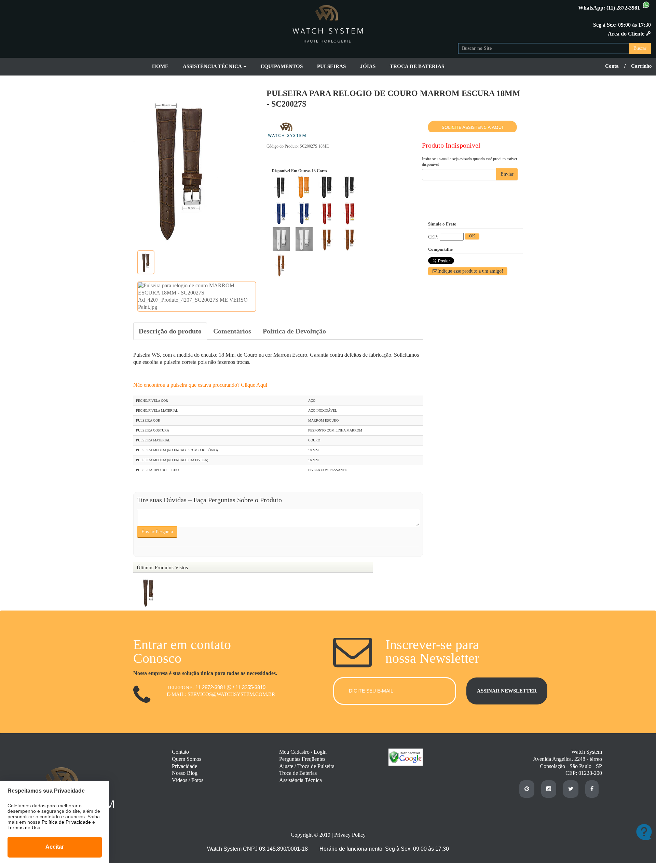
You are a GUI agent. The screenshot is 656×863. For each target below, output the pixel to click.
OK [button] (472, 236)
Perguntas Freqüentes (302, 759)
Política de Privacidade (66, 822)
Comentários (232, 331)
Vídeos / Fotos (187, 780)
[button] (467, 271)
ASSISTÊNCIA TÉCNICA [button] (213, 66)
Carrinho (641, 66)
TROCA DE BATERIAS (417, 66)
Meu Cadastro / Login (303, 752)
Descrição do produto (170, 331)
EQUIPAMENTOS (282, 66)
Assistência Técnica (300, 780)
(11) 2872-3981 (623, 8)
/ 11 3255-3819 (249, 687)
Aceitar (54, 847)
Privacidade (184, 766)
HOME (160, 66)
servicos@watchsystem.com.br (231, 694)
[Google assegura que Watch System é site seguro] (402, 764)
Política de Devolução (294, 331)
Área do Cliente (627, 34)
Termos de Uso (24, 827)
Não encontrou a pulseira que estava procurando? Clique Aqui (200, 385)
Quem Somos (186, 759)
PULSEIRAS (331, 66)
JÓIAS (367, 66)
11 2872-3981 (211, 687)
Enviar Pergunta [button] (157, 531)
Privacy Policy (350, 835)
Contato (180, 752)
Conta (612, 66)
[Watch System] (328, 22)
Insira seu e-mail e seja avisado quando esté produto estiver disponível (469, 161)
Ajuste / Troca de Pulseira (306, 766)
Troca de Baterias (298, 773)
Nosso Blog (184, 773)
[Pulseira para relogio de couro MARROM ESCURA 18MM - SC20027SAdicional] (145, 262)
